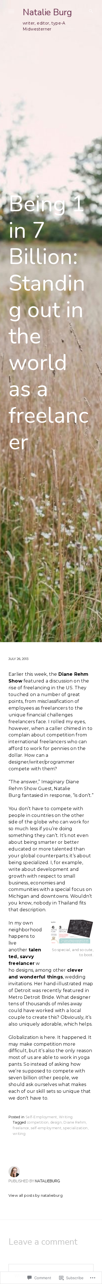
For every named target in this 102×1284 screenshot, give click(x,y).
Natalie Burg (47, 12)
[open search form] (89, 11)
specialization (75, 1128)
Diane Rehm (74, 1122)
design (56, 1122)
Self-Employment (41, 1117)
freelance (21, 1128)
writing (19, 1134)
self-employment (46, 1128)
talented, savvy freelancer (24, 956)
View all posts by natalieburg (35, 1195)
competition (37, 1122)
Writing (66, 1117)
